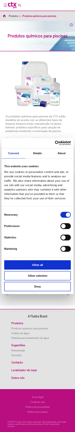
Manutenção (18, 350)
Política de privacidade (37, 407)
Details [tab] (37, 153)
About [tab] (62, 153)
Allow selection (37, 275)
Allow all (37, 264)
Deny (37, 286)
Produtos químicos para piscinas (29, 328)
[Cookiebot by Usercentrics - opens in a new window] (55, 143)
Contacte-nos (37, 402)
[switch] (65, 226)
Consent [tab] (13, 153)
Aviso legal (38, 397)
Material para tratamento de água (30, 338)
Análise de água (20, 333)
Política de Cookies (37, 412)
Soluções (16, 355)
